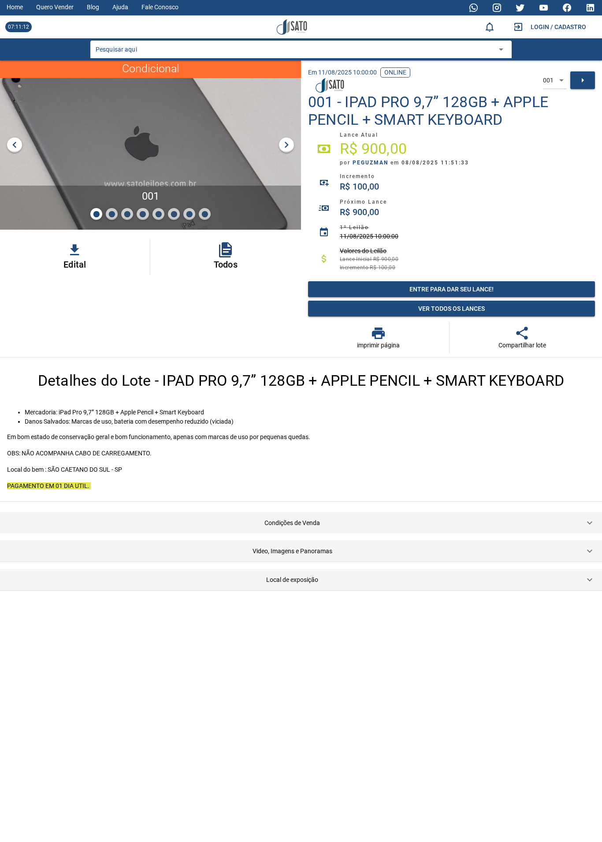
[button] (301, 522)
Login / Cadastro (558, 26)
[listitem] (451, 149)
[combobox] (294, 52)
